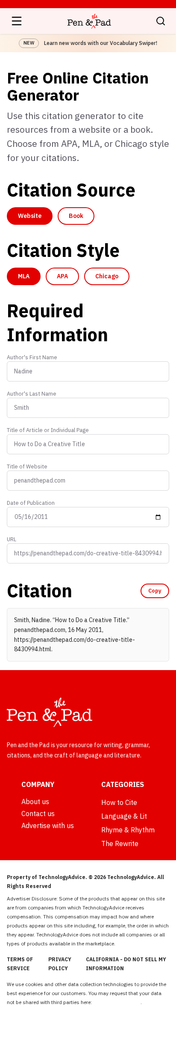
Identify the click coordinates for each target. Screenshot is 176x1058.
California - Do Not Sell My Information (126, 964)
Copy (154, 590)
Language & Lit (124, 816)
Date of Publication (31, 502)
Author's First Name (32, 357)
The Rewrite (119, 843)
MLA (23, 276)
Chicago (106, 276)
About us (35, 801)
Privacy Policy (59, 964)
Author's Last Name (31, 393)
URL (11, 539)
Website (29, 216)
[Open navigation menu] (16, 21)
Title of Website (27, 466)
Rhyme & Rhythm (128, 830)
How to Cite (119, 802)
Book (76, 216)
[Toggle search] (160, 21)
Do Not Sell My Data (117, 1002)
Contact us (38, 813)
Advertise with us (47, 825)
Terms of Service (20, 964)
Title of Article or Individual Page (48, 429)
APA (62, 276)
